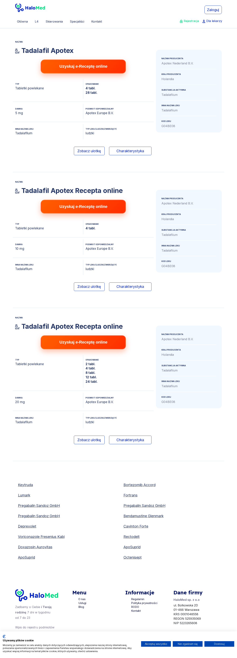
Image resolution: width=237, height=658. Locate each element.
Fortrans (130, 495)
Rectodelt (131, 536)
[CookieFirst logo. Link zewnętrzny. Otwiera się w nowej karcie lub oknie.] (4, 636)
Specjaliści (77, 21)
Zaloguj (213, 10)
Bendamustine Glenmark (143, 516)
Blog (81, 607)
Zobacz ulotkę (89, 151)
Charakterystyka (130, 151)
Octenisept (132, 557)
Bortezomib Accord (139, 485)
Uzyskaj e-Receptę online (83, 66)
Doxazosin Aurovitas (35, 547)
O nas (82, 599)
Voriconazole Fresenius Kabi (41, 536)
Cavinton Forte (135, 526)
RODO (135, 607)
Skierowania (54, 21)
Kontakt (96, 21)
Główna (22, 21)
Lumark (24, 495)
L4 (37, 21)
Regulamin (137, 599)
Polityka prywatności (144, 603)
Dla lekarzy (214, 21)
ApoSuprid (132, 547)
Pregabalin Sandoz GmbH (39, 505)
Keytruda (25, 485)
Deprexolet (27, 526)
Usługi (82, 603)
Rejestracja (191, 21)
